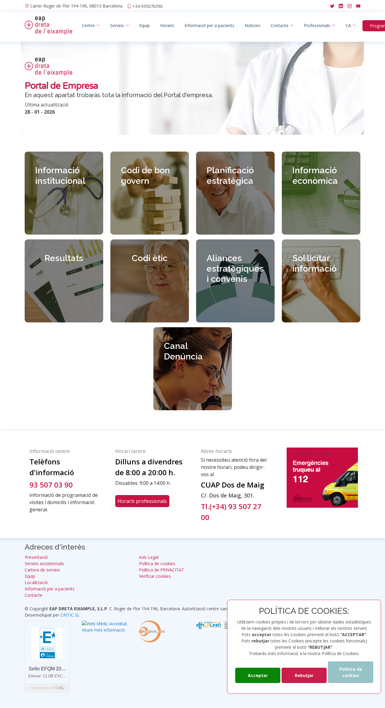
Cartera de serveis (42, 570)
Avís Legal (149, 557)
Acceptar (258, 675)
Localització (36, 582)
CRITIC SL (70, 615)
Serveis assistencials (44, 564)
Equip (144, 25)
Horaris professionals (142, 501)
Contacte (33, 595)
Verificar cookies (155, 576)
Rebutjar (304, 675)
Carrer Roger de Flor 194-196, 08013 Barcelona (76, 6)
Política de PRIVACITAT (161, 570)
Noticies (252, 25)
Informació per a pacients (209, 25)
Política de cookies (350, 672)
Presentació (36, 557)
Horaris (167, 25)
